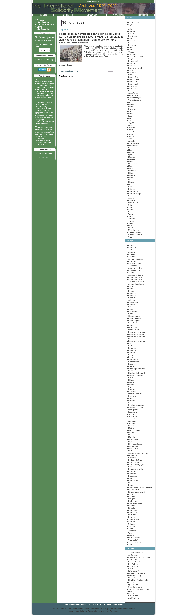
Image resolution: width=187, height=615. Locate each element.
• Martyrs (130, 428)
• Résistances (132, 501)
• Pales (130, 187)
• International (132, 109)
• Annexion (131, 252)
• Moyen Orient (132, 168)
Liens (39, 27)
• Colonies (131, 305)
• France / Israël (133, 79)
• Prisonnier (131, 471)
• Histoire (130, 382)
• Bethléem (131, 40)
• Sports (130, 528)
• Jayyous (131, 123)
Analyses (43, 15)
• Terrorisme (131, 531)
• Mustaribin (131, 437)
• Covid (130, 314)
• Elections (131, 353)
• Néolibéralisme (133, 451)
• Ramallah (131, 200)
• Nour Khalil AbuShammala (137, 580)
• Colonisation (132, 307)
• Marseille (131, 159)
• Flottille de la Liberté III (136, 373)
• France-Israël (132, 84)
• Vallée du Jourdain (134, 232)
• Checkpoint (132, 293)
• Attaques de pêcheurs (136, 282)
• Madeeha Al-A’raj (134, 576)
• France (130, 75)
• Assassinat (132, 261)
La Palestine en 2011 (43, 157)
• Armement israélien (135, 259)
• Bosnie (130, 50)
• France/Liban (132, 88)
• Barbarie (130, 286)
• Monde (130, 162)
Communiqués (93, 15)
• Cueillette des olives (135, 323)
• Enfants (130, 357)
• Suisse (130, 207)
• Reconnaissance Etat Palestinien (140, 487)
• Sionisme (131, 522)
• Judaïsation (132, 419)
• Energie (130, 355)
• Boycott (130, 291)
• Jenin (129, 125)
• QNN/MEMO (132, 585)
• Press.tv (131, 582)
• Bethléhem (131, 45)
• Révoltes (131, 517)
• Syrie (129, 212)
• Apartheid (131, 254)
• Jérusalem (131, 132)
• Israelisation (132, 412)
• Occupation (132, 455)
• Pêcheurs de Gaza (134, 480)
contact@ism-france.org (44, 60)
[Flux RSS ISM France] (49, 69)
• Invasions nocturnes (135, 407)
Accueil (40, 20)
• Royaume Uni (132, 203)
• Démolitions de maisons (136, 332)
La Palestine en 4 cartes (44, 154)
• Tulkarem (131, 219)
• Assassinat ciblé (134, 263)
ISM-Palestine (43, 29)
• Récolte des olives (134, 503)
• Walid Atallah (132, 596)
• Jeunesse (131, 414)
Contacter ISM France (113, 604)
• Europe (130, 70)
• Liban (129, 148)
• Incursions (131, 391)
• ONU (129, 184)
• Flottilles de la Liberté (135, 375)
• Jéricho (130, 136)
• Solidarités (131, 526)
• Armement (131, 257)
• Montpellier (131, 166)
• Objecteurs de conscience (137, 453)
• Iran (129, 111)
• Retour (130, 494)
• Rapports (131, 485)
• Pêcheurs (131, 478)
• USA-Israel (131, 228)
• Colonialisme (132, 302)
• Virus (129, 544)
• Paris (129, 196)
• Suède (130, 210)
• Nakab (130, 173)
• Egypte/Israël (132, 61)
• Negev (130, 180)
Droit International (45, 24)
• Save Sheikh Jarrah (135, 587)
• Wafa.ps (130, 593)
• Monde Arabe (132, 164)
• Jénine (130, 130)
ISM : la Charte (44, 22)
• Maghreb (131, 157)
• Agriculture (131, 247)
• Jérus (129, 139)
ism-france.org (93, 1)
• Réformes (131, 496)
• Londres (130, 152)
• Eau (129, 343)
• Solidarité (131, 524)
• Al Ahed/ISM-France (135, 553)
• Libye (129, 150)
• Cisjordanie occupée (135, 56)
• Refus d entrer (133, 490)
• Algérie (130, 25)
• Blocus (130, 289)
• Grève (130, 378)
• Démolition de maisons (136, 337)
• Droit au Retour (133, 327)
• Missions (131, 433)
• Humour (130, 385)
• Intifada (130, 398)
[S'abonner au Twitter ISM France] (42, 69)
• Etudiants (131, 364)
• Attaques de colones (135, 277)
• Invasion (131, 401)
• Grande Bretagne (134, 98)
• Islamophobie (132, 410)
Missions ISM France (91, 604)
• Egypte (130, 59)
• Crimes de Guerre (134, 318)
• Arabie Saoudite (133, 27)
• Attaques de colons (135, 279)
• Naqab (130, 178)
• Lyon (129, 155)
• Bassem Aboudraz (134, 562)
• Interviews (131, 396)
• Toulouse (131, 214)
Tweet (69, 65)
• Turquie (130, 223)
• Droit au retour (133, 330)
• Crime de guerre (133, 316)
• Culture (130, 325)
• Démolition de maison (135, 334)
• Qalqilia (130, 198)
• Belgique (131, 38)
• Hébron (130, 104)
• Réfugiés (131, 499)
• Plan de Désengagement (136, 462)
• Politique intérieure (134, 467)
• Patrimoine (131, 458)
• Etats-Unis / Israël (134, 68)
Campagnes (118, 15)
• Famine (130, 366)
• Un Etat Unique (133, 538)
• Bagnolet (131, 31)
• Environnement (133, 362)
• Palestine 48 (132, 191)
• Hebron (130, 380)
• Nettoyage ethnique (135, 444)
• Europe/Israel (132, 72)
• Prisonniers (132, 474)
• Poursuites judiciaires (135, 469)
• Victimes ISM (132, 540)
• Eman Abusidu (133, 566)
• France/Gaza (132, 86)
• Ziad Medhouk (133, 598)
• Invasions (131, 403)
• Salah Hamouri (133, 519)
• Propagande (132, 476)
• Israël (129, 116)
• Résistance (132, 512)
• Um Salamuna (133, 230)
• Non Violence (132, 446)
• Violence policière (134, 542)
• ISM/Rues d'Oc (133, 571)
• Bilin (129, 47)
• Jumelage (131, 423)
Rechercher (142, 15)
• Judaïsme (131, 421)
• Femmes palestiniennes (136, 369)
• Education (131, 350)
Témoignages (66, 15)
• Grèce (130, 102)
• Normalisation (132, 449)
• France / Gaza (133, 77)
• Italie (129, 118)
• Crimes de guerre (134, 321)
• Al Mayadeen (132, 555)
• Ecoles (130, 346)
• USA (129, 226)
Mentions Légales (72, 604)
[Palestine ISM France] (93, 13)
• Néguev (130, 182)
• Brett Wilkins (132, 564)
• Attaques (131, 273)
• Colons (130, 309)
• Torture (130, 533)
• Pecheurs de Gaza (134, 460)
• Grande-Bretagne (134, 100)
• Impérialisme (132, 387)
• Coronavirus (132, 311)
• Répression (132, 510)
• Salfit (129, 205)
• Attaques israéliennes (135, 284)
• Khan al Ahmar (133, 143)
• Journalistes (132, 417)
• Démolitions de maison (136, 339)
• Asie (129, 29)
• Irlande (130, 114)
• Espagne (131, 63)
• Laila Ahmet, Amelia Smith (137, 573)
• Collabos (131, 300)
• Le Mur (130, 426)
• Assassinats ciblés (134, 268)
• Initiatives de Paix (134, 394)
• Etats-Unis (131, 66)
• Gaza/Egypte (132, 93)
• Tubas (130, 216)
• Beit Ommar (132, 36)
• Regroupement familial (136, 492)
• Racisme (131, 483)
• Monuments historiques (136, 435)
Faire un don (45, 50)
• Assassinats (132, 266)
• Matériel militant (133, 430)
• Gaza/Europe (132, 95)
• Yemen (130, 237)
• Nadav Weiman (133, 578)
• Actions (130, 245)
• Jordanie (131, 127)
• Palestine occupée (134, 194)
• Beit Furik (131, 34)
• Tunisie (130, 221)
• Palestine (131, 189)
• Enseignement (133, 359)
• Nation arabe (132, 439)
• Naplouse (131, 175)
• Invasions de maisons (136, 405)
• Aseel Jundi (132, 560)
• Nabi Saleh (131, 171)
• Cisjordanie (131, 54)
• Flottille (130, 371)
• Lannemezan (132, 146)
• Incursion (131, 389)
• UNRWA (130, 535)
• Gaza (129, 91)
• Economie (131, 348)
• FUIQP (130, 569)
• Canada (130, 52)
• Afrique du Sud (133, 22)
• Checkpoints (132, 295)
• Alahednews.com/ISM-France (138, 557)
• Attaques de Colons (135, 275)
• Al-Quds (130, 250)
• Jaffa (129, 120)
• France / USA (132, 82)
